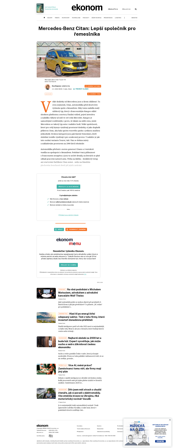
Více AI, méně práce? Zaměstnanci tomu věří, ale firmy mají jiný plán (79, 368)
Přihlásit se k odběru (68, 265)
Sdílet (60, 229)
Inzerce (79, 435)
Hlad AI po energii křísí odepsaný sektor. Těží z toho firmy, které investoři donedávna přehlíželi (81, 316)
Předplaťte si (113, 9)
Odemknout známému (77, 229)
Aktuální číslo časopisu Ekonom (51, 8)
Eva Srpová (52, 81)
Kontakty (79, 426)
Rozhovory (65, 17)
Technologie (76, 17)
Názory (49, 17)
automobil (48, 94)
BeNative (134, 17)
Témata (57, 17)
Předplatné (80, 431)
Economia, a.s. (54, 428)
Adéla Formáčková (98, 435)
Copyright (39, 428)
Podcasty (86, 17)
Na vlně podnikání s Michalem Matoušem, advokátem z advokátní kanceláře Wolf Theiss (79, 292)
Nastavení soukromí (123, 428)
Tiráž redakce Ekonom (83, 428)
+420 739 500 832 (109, 435)
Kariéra (99, 426)
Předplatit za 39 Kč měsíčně (68, 186)
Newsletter (100, 428)
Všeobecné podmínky (103, 431)
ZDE (85, 274)
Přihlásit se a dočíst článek (68, 215)
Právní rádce (108, 17)
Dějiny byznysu (96, 17)
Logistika (118, 17)
